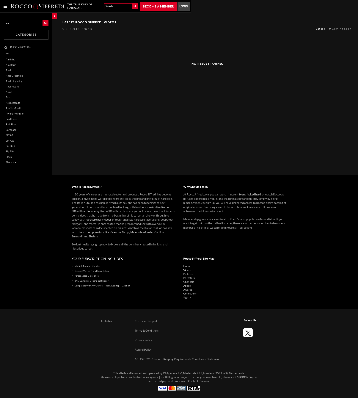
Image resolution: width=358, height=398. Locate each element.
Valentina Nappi (119, 232)
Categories (26, 34)
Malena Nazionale (141, 232)
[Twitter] (248, 333)
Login (183, 6)
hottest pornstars (93, 232)
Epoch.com (121, 377)
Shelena (93, 236)
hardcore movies (145, 207)
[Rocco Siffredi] (37, 6)
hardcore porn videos (99, 219)
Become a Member (158, 6)
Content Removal (199, 381)
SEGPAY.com (244, 377)
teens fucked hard (250, 194)
